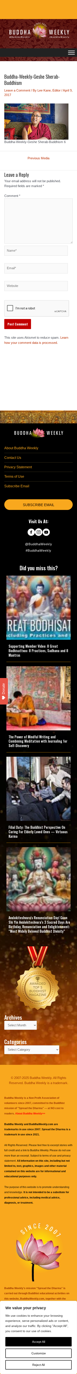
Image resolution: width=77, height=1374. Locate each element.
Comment (12, 196)
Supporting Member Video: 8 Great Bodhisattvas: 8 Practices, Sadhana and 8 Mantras (38, 651)
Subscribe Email (16, 486)
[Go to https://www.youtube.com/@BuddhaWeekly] (46, 532)
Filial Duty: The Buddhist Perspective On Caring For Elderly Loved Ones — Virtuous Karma (38, 832)
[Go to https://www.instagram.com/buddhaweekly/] (38, 532)
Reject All (38, 1365)
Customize (38, 1353)
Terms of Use (14, 476)
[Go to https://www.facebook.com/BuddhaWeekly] (31, 532)
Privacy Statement (18, 467)
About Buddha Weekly (21, 448)
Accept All (38, 1341)
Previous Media (38, 158)
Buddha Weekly (39, 1150)
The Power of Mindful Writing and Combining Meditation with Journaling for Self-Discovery (38, 741)
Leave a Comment (17, 90)
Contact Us (12, 457)
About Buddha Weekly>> (30, 1113)
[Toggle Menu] (71, 52)
